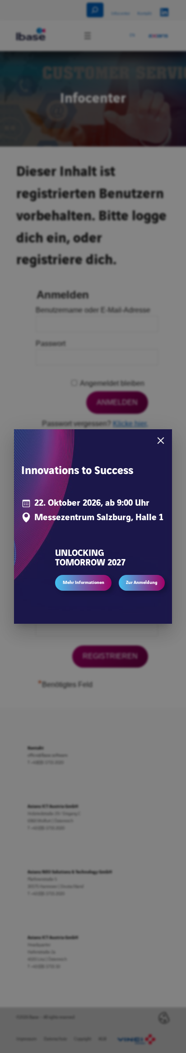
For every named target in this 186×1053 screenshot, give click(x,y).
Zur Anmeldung (142, 582)
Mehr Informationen (83, 582)
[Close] (160, 440)
